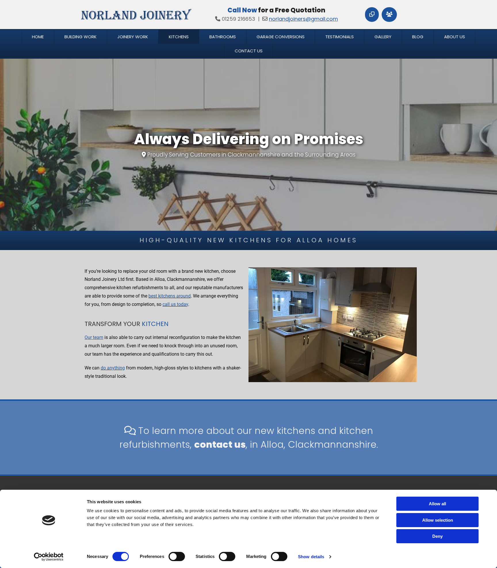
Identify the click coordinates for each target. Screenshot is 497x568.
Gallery (382, 37)
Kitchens (179, 37)
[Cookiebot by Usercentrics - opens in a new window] (49, 556)
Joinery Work (132, 37)
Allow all (437, 503)
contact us (220, 444)
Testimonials (339, 37)
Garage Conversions (281, 37)
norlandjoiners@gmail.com (303, 18)
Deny (437, 536)
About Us (454, 37)
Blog (417, 37)
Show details (311, 556)
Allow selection (437, 520)
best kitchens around (169, 296)
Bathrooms (222, 37)
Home (38, 37)
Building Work (80, 37)
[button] (372, 14)
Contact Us (249, 51)
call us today (175, 304)
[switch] (177, 556)
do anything (113, 368)
